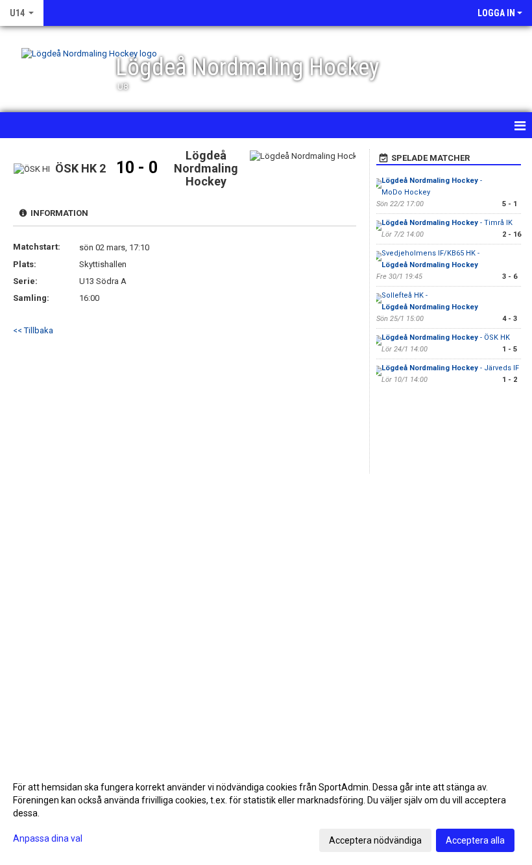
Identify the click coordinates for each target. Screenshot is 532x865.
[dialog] (266, 813)
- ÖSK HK (445, 337)
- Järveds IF (450, 368)
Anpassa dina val (47, 838)
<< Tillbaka (33, 330)
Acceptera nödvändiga (375, 840)
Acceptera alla (475, 840)
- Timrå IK (447, 223)
